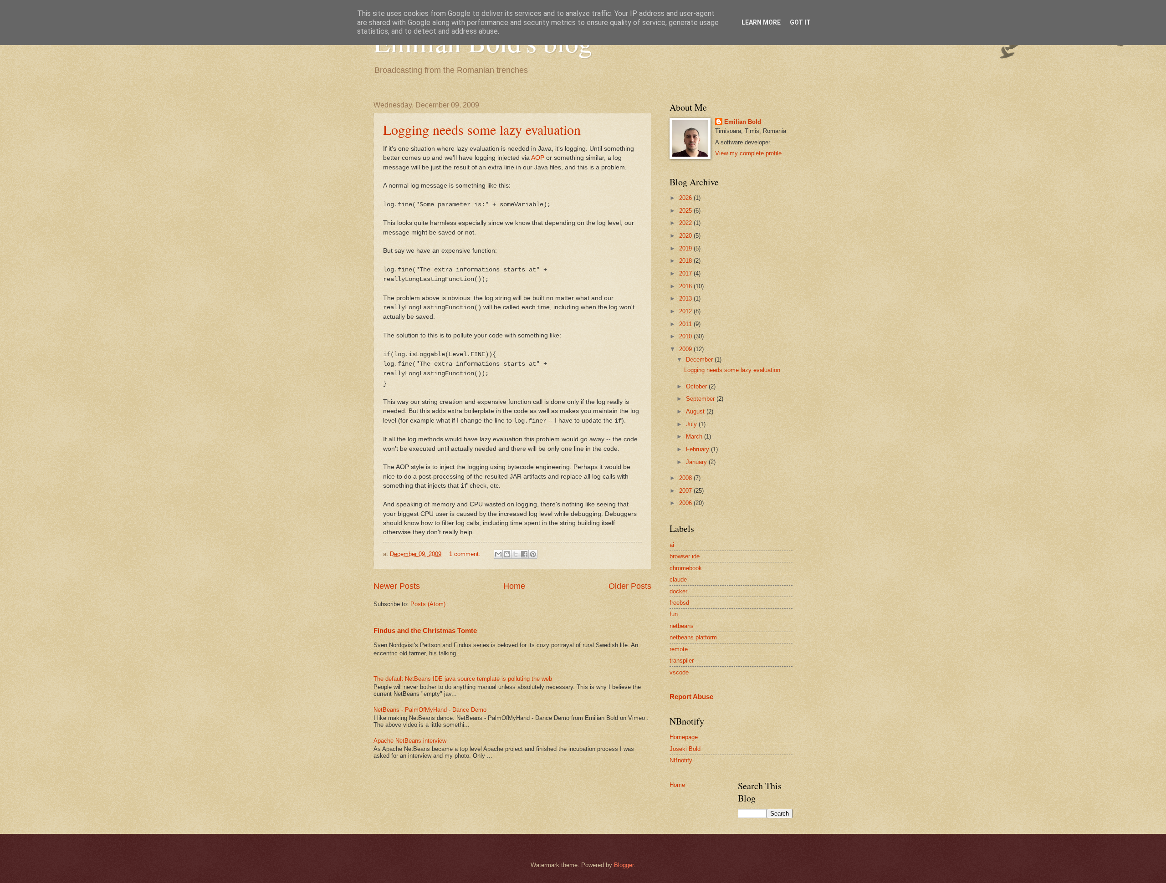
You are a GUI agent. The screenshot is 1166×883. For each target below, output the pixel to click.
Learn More (761, 22)
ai (672, 544)
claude (678, 579)
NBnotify (681, 760)
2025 (686, 210)
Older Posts (630, 586)
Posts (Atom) (427, 604)
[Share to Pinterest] (532, 554)
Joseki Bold (685, 748)
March (695, 436)
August (696, 411)
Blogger (624, 865)
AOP (537, 157)
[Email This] (498, 554)
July (692, 424)
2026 (686, 197)
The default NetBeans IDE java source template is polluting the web (462, 678)
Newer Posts (396, 586)
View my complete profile (748, 153)
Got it (800, 22)
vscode (679, 672)
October (697, 386)
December (700, 359)
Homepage (684, 737)
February (698, 449)
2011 (686, 324)
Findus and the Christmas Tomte (425, 630)
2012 (686, 311)
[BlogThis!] (506, 554)
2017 (686, 273)
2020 (686, 235)
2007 (686, 490)
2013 (686, 298)
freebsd (679, 602)
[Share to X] (515, 554)
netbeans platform (693, 637)
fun (674, 614)
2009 (686, 349)
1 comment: (465, 554)
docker (678, 591)
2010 (686, 336)
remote (679, 649)
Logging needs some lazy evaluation (482, 129)
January (697, 462)
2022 (686, 222)
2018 (686, 260)
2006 (686, 503)
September (701, 398)
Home (514, 586)
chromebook (686, 568)
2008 (686, 478)
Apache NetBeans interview (409, 740)
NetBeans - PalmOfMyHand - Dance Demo (429, 709)
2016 (686, 286)
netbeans (682, 626)
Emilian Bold (742, 121)
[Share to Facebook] (524, 554)
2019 (686, 248)
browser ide (685, 556)
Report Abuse (691, 696)
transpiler (682, 660)
